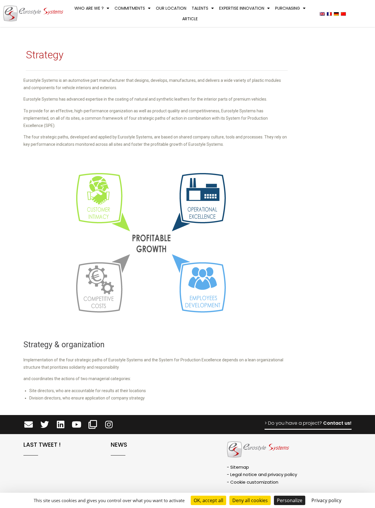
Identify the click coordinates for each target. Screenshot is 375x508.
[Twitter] (45, 424)
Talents (200, 8)
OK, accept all (208, 500)
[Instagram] (109, 424)
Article (190, 19)
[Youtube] (76, 424)
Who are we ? (89, 8)
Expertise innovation (241, 8)
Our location (171, 8)
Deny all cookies (250, 500)
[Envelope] (28, 424)
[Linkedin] (61, 424)
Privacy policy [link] (326, 500)
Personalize (289, 500)
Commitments (130, 8)
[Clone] (93, 424)
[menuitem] (322, 14)
